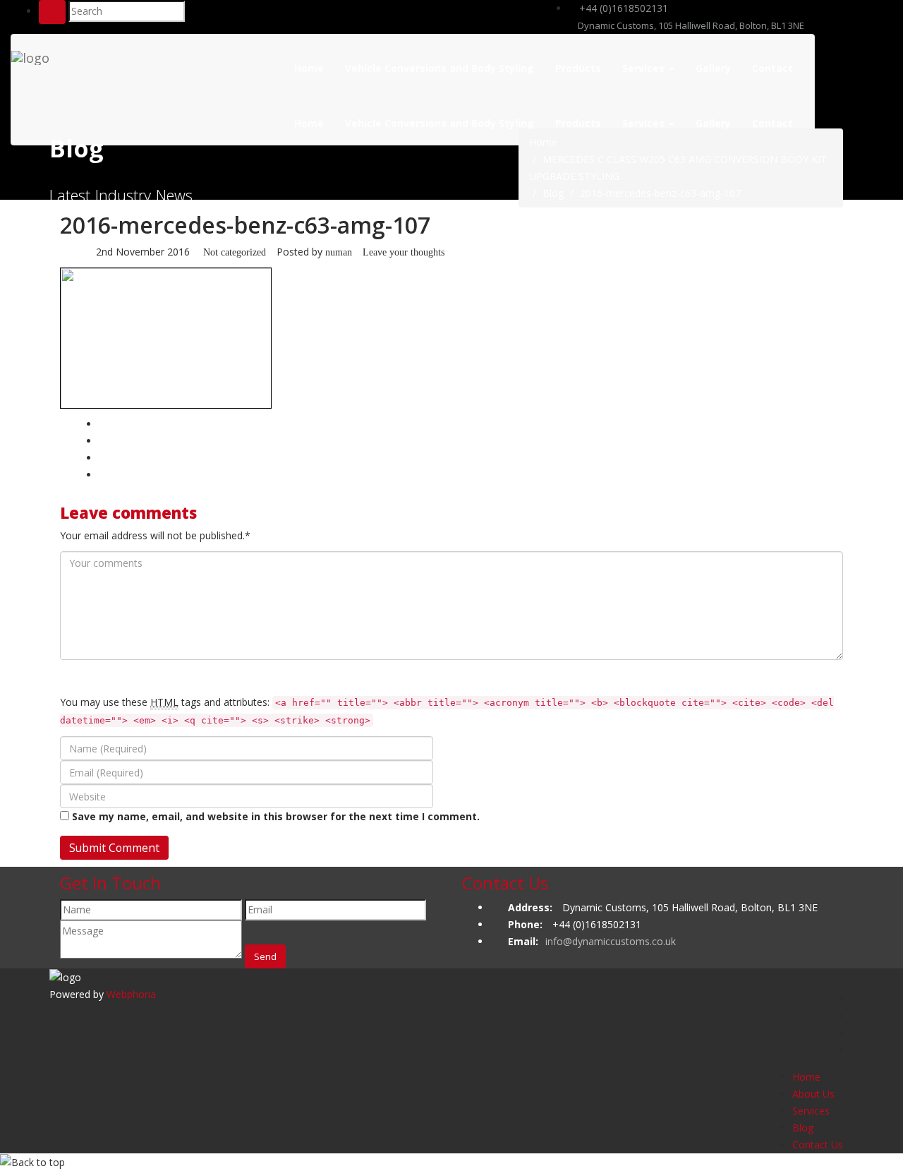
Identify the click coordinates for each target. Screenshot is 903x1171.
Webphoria (131, 994)
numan (338, 252)
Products (578, 68)
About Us (813, 1093)
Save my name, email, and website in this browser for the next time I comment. (276, 816)
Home (309, 68)
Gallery (713, 68)
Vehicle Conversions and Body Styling (439, 68)
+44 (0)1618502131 (622, 8)
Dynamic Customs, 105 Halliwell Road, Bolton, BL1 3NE (690, 25)
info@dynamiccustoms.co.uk (610, 941)
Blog (553, 193)
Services (644, 68)
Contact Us (817, 1144)
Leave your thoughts (403, 252)
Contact (772, 68)
